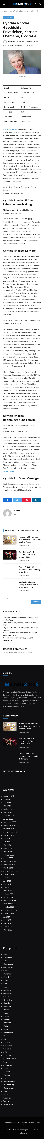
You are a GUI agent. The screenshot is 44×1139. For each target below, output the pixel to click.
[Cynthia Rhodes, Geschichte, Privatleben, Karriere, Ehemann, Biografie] (22, 62)
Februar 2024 (8, 894)
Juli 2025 (6, 839)
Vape (5, 1091)
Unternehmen (8, 1088)
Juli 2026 (6, 799)
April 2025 (7, 848)
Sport (5, 1068)
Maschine (7, 1023)
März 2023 (7, 930)
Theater (6, 1075)
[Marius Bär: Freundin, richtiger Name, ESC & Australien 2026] (9, 585)
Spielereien (7, 1065)
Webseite (7, 1098)
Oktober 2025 (8, 829)
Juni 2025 (7, 842)
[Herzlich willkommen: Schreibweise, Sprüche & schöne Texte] (9, 540)
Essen (5, 980)
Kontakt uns (35, 1130)
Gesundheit (7, 1000)
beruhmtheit (8, 17)
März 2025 (7, 852)
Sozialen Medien (9, 1059)
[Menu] (4, 4)
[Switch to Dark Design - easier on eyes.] (36, 4)
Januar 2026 (8, 819)
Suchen (6, 598)
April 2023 (7, 927)
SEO (5, 1052)
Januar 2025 (8, 858)
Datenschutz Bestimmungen (17, 1130)
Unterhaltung (8, 1085)
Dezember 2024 (9, 861)
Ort (4, 1039)
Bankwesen (8, 964)
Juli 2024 (7, 878)
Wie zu (6, 1101)
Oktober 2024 (9, 868)
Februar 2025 (8, 855)
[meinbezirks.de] (22, 3)
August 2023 (8, 914)
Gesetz (6, 997)
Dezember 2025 (9, 822)
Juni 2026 (7, 803)
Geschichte (7, 993)
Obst (5, 1036)
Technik (6, 1072)
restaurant (7, 1046)
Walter (12, 42)
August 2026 (8, 796)
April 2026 (7, 809)
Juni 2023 (7, 920)
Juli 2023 (6, 917)
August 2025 (8, 835)
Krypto (6, 1016)
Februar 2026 (8, 816)
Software (7, 1055)
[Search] (40, 4)
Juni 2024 (7, 881)
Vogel (5, 1095)
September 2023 (10, 910)
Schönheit (7, 1049)
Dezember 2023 (9, 901)
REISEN (6, 1042)
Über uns (23, 1133)
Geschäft (7, 990)
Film (5, 984)
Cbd (5, 971)
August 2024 (8, 874)
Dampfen (7, 974)
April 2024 (7, 887)
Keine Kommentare (16, 45)
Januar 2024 (8, 897)
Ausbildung (7, 958)
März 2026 (7, 812)
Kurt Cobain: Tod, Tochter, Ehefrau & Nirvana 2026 (27, 554)
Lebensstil (7, 1020)
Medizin (6, 1026)
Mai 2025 (7, 845)
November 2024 (9, 865)
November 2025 (9, 825)
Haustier (6, 1003)
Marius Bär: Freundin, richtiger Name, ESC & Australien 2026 (28, 584)
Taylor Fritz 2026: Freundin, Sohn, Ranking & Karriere (29, 569)
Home (5, 11)
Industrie (6, 1010)
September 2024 (10, 871)
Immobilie (7, 1006)
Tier (5, 1078)
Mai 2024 (7, 884)
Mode (5, 1029)
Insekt (5, 1013)
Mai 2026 (7, 806)
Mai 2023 (7, 923)
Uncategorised (9, 1082)
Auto (5, 961)
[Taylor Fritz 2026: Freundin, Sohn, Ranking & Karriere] (9, 570)
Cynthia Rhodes (10, 129)
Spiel (5, 1062)
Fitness (6, 987)
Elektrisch (7, 977)
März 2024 (7, 891)
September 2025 (10, 832)
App (5, 954)
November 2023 (9, 904)
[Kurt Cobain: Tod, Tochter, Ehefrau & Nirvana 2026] (9, 555)
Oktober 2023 (8, 907)
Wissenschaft (8, 1104)
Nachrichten (8, 1033)
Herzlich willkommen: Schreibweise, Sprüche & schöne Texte (30, 539)
